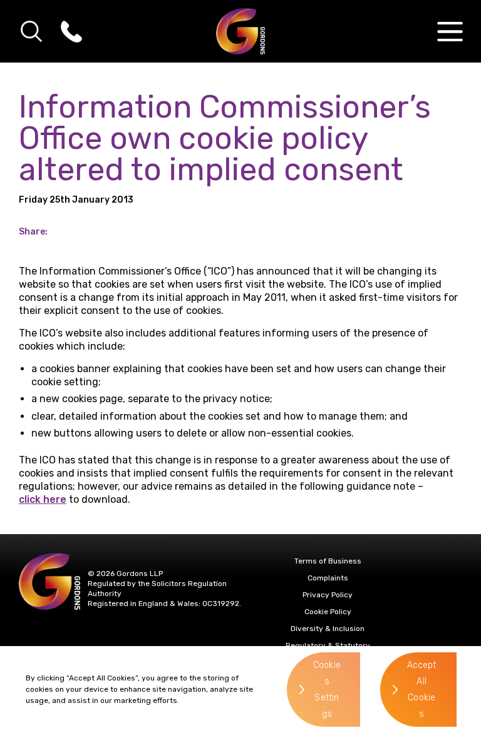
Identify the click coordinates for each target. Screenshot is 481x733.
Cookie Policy (327, 611)
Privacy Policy (328, 594)
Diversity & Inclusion (328, 628)
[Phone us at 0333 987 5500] (71, 31)
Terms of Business (327, 561)
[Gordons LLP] (241, 31)
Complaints (328, 578)
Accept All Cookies (422, 689)
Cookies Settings (327, 689)
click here (42, 499)
